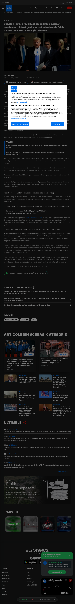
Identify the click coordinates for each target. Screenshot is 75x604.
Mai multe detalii (22, 102)
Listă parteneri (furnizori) (18, 118)
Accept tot (57, 124)
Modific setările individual (20, 124)
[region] (37, 107)
